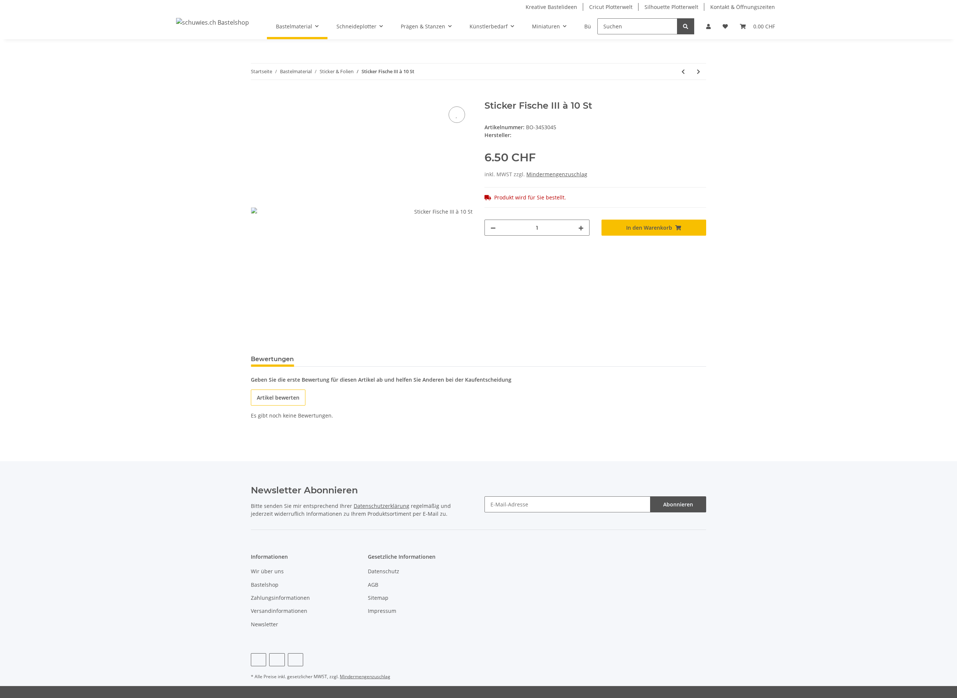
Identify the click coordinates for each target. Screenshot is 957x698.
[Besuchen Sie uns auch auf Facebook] (258, 659)
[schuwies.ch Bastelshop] (212, 22)
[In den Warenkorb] (257, 96)
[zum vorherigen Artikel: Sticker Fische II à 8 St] (683, 71)
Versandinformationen (279, 610)
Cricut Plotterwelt (611, 6)
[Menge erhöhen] (581, 227)
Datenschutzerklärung (381, 505)
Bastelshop (265, 584)
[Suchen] (685, 26)
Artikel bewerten (278, 397)
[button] (708, 26)
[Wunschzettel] (725, 26)
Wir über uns (267, 571)
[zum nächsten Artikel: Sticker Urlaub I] (698, 71)
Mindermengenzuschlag (556, 174)
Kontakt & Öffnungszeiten (742, 6)
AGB (373, 584)
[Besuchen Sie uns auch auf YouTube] (276, 659)
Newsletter (264, 624)
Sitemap (378, 597)
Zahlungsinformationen (280, 597)
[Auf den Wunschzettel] (457, 114)
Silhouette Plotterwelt (671, 6)
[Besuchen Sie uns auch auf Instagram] (295, 659)
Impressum (382, 610)
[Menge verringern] (493, 227)
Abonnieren (678, 504)
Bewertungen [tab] (272, 359)
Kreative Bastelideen (551, 6)
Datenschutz (383, 571)
